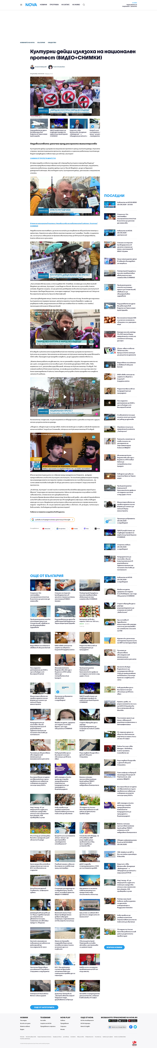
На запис (65, 5)
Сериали (63, 1026)
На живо (76, 5)
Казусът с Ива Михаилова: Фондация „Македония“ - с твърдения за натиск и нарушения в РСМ (126, 868)
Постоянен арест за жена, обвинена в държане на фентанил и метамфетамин (127, 721)
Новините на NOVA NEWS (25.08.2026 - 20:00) (127, 203)
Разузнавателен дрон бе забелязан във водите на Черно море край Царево (65, 621)
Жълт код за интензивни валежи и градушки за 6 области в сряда (40, 838)
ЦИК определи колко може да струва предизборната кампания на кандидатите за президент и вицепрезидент (63, 783)
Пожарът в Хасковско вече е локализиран (39, 994)
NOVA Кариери (85, 1023)
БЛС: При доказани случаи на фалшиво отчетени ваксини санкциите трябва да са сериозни (65, 971)
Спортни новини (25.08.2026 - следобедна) (123, 547)
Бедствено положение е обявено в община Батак (40, 646)
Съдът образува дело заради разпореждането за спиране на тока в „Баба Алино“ (89, 726)
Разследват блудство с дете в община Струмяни (89, 755)
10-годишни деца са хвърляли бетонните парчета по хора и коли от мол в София (126, 735)
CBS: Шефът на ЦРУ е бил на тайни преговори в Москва (127, 854)
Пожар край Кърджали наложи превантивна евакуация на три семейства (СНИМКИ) (88, 596)
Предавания (64, 1023)
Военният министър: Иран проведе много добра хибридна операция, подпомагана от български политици (64, 917)
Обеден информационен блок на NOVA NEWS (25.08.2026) (127, 842)
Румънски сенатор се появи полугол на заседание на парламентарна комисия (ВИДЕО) (126, 443)
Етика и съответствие (120, 1036)
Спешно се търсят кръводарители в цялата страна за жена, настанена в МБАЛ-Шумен (65, 597)
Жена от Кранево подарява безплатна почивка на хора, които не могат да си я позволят (64, 945)
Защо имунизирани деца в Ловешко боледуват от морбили (127, 261)
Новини (43, 5)
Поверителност (89, 1036)
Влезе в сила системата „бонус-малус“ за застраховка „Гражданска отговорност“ (65, 840)
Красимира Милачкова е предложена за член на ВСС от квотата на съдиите (40, 867)
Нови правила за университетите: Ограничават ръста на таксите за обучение (64, 810)
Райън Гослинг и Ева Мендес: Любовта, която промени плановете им (125, 749)
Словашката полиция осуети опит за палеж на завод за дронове (126, 417)
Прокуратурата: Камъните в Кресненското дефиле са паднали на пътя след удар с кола (89, 672)
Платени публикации (25, 1038)
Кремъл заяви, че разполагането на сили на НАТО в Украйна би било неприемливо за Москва (126, 706)
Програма (54, 5)
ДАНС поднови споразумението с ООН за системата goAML (89, 866)
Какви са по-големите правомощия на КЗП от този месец (88, 969)
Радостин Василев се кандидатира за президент (88, 647)
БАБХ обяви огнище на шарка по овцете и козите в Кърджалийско (65, 647)
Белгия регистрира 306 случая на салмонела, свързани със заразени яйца (126, 321)
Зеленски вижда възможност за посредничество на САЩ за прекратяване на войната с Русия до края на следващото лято (126, 673)
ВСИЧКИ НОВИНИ (114, 947)
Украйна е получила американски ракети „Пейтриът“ (126, 429)
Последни (23, 1020)
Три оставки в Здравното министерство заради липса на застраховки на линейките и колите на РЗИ (126, 625)
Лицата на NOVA (45, 1023)
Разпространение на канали (44, 1036)
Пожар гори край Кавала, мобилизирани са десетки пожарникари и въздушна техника (126, 903)
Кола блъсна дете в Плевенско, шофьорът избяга (39, 890)
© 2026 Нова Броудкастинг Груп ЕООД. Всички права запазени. (35, 1043)
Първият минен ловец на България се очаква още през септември (64, 866)
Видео (22, 1029)
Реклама (22, 1036)
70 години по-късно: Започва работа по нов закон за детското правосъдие (88, 810)
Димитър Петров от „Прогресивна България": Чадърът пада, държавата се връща (65, 996)
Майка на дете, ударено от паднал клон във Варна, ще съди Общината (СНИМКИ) (65, 725)
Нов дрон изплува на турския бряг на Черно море (126, 476)
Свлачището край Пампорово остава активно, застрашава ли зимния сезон (88, 944)
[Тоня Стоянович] (50, 67)
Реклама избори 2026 (31, 1036)
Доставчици (66, 1036)
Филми (62, 1029)
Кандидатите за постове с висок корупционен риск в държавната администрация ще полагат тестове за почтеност (38, 728)
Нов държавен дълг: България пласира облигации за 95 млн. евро (63, 756)
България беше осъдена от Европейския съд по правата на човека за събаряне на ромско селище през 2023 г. (40, 781)
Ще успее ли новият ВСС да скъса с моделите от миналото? (89, 915)
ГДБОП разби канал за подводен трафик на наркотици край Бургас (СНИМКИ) (89, 699)
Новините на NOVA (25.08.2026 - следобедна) (124, 579)
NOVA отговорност (87, 1020)
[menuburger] (21, 5)
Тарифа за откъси (57, 1036)
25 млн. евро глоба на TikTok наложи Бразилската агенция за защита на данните (126, 352)
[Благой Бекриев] (32, 67)
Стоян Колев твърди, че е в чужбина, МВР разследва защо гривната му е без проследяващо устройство (89, 841)
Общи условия (80, 1036)
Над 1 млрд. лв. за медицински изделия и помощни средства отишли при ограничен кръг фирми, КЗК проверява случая (39, 812)
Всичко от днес (25, 1023)
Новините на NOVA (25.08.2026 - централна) (124, 233)
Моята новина (25, 1026)
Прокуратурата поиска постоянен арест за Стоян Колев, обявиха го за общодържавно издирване (40, 623)
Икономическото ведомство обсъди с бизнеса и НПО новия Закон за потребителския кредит (63, 673)
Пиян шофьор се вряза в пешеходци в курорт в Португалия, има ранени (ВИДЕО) (126, 776)
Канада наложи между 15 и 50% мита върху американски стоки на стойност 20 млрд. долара (126, 336)
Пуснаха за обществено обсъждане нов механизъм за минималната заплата (40, 756)
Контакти (73, 1036)
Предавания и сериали (47, 1026)
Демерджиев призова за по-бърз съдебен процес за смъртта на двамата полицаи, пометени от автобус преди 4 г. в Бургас (40, 918)
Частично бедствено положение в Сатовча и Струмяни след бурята (39, 969)
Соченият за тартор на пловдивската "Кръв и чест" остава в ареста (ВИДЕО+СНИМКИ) (65, 891)
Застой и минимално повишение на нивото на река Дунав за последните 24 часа (40, 944)
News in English (85, 1026)
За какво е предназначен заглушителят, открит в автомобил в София (89, 995)
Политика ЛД (98, 1036)
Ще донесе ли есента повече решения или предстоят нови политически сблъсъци (88, 891)
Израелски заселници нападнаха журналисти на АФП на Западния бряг (127, 641)
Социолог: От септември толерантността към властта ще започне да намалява (40, 597)
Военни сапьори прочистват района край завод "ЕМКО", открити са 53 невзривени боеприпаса (89, 781)
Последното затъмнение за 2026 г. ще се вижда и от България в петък (39, 671)
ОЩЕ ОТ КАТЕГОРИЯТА (44, 1007)
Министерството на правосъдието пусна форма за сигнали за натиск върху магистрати (39, 700)
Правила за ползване (108, 1036)
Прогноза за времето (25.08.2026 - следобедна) (64, 698)
